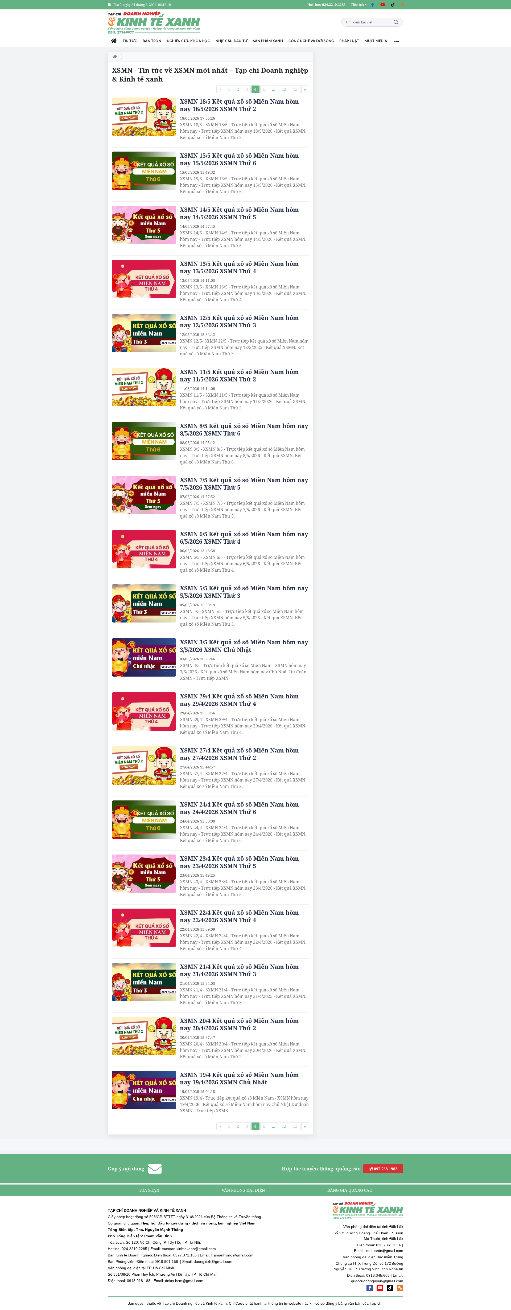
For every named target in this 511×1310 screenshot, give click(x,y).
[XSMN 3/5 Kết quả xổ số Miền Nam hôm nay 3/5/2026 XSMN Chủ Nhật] (144, 657)
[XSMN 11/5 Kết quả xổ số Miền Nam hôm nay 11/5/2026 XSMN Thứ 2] (144, 387)
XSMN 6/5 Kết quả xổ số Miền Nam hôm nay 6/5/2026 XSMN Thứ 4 (244, 537)
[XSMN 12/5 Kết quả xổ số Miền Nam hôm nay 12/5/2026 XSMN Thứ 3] (144, 333)
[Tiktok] (392, 5)
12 (284, 89)
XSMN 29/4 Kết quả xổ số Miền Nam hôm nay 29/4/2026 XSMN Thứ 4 (239, 699)
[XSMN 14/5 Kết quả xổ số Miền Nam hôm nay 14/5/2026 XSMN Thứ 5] (144, 225)
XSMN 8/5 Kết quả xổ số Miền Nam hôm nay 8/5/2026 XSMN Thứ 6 (244, 429)
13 (295, 89)
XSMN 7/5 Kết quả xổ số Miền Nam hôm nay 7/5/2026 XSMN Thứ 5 (244, 483)
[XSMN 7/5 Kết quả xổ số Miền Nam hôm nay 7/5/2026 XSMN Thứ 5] (144, 495)
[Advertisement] (363, 131)
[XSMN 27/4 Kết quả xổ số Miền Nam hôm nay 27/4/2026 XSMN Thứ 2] (144, 765)
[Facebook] (372, 5)
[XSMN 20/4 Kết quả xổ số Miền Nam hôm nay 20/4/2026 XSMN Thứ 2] (144, 1036)
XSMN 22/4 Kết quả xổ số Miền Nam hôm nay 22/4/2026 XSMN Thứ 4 (239, 916)
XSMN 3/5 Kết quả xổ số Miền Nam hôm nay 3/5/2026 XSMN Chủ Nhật (244, 645)
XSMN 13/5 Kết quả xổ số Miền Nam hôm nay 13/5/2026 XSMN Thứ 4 (239, 267)
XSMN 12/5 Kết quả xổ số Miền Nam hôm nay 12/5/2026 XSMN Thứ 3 (239, 321)
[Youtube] (382, 5)
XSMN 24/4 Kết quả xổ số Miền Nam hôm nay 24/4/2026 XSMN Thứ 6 (239, 808)
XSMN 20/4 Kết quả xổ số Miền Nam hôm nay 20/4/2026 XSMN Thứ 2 (239, 1024)
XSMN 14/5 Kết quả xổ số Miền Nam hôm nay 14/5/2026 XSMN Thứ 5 (239, 213)
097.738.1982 (385, 1168)
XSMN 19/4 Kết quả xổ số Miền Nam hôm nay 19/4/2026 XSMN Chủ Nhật (239, 1078)
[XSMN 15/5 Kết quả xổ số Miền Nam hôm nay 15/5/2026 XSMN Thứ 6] (144, 171)
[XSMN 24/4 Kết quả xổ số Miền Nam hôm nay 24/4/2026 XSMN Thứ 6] (144, 819)
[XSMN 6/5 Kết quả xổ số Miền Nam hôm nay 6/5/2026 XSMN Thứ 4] (144, 549)
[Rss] (402, 5)
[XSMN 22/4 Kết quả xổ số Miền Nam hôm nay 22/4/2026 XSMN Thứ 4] (144, 928)
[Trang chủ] (114, 41)
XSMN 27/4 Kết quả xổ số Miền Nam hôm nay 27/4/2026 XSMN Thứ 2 (239, 754)
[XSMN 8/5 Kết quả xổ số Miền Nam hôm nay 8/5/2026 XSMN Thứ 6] (144, 441)
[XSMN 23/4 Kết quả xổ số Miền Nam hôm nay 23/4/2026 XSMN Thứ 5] (144, 874)
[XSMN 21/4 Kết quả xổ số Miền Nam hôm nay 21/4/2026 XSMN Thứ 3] (144, 982)
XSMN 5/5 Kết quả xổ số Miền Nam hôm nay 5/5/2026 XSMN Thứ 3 (244, 591)
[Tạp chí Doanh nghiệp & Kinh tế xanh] (154, 22)
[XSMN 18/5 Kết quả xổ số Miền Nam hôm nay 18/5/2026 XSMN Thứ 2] (144, 116)
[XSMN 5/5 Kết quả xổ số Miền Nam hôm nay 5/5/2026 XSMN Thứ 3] (144, 603)
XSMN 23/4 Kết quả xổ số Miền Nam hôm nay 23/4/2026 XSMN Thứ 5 (239, 862)
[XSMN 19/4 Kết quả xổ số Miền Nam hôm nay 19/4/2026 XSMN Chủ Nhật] (144, 1090)
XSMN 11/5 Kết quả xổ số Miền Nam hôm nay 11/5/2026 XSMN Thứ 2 (239, 375)
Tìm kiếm (396, 22)
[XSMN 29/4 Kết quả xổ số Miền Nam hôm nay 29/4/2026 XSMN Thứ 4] (144, 711)
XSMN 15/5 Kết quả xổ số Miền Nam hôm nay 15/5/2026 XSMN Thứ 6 (239, 159)
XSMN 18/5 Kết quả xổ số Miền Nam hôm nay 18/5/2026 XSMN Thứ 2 (239, 105)
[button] (358, 4)
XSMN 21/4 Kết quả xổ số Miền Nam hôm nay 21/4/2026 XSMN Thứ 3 (239, 970)
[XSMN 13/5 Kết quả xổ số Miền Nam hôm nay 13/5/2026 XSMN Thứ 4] (144, 279)
